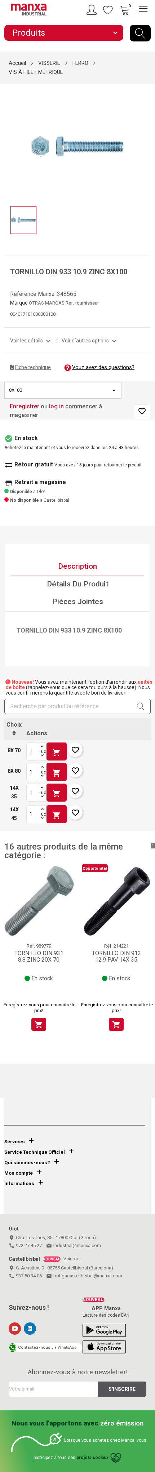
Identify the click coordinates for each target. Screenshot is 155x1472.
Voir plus (72, 1259)
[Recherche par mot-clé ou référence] (140, 33)
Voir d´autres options (90, 340)
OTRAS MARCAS (47, 303)
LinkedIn (30, 1328)
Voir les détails (31, 340)
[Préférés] (108, 10)
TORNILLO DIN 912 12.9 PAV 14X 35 (116, 956)
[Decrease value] (42, 756)
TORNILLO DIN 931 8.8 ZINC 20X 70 (38, 956)
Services (14, 1141)
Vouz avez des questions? (103, 367)
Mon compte (18, 1173)
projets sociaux (92, 1457)
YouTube (15, 1328)
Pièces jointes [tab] (77, 601)
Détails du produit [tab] (77, 584)
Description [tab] (77, 566)
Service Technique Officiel (34, 1152)
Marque (19, 303)
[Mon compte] (93, 10)
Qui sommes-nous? (27, 1162)
